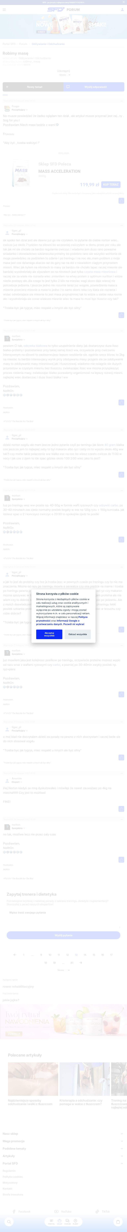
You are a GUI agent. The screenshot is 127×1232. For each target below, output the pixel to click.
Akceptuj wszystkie (49, 634)
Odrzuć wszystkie (77, 634)
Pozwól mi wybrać (73, 624)
